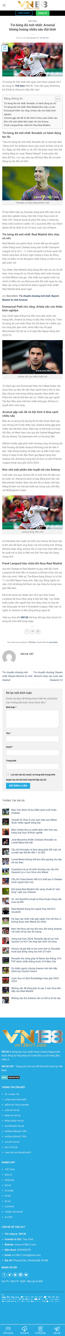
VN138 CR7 (44, 38)
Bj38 (22, 1281)
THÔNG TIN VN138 (14, 1212)
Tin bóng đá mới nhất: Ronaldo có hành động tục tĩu (30, 103)
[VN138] (32, 5)
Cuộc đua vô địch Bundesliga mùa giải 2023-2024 (35, 980)
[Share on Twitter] (32, 631)
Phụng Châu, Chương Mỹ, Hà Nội (30, 1260)
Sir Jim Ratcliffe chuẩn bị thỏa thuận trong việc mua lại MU (36, 900)
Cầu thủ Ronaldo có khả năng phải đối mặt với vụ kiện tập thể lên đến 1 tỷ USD (36, 851)
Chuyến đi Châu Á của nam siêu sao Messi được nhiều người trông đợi (34, 821)
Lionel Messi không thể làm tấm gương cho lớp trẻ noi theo (36, 861)
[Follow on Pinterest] (15, 1274)
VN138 (22, 1233)
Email (9, 747)
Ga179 (5, 1281)
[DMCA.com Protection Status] (11, 1077)
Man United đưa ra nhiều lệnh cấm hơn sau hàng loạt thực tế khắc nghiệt (34, 831)
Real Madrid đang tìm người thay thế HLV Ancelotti (33, 910)
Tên (8, 733)
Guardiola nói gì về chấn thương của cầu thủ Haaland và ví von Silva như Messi (35, 871)
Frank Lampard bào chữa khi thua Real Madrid (27, 125)
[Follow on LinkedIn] (20, 1274)
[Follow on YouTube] (26, 1274)
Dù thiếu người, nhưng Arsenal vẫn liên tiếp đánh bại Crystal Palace (34, 970)
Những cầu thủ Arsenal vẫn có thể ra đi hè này (36, 998)
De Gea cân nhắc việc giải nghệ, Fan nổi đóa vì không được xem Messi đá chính (36, 920)
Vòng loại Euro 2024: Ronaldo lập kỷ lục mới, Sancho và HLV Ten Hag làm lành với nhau (35, 940)
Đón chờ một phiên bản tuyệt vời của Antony (26, 121)
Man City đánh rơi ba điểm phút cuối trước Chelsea (34, 811)
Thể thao (32, 21)
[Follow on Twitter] (9, 1274)
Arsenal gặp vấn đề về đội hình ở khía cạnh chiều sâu (30, 118)
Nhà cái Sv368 (35, 1281)
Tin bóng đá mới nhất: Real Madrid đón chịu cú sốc (29, 107)
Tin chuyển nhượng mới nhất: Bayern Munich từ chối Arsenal (17, 676)
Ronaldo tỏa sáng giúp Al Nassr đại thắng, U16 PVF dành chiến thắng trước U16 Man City (36, 960)
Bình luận (11, 707)
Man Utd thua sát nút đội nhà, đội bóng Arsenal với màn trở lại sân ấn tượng (36, 930)
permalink (53, 642)
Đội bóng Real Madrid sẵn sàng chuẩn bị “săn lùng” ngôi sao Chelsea (35, 891)
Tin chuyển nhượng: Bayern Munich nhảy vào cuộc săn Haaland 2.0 (48, 676)
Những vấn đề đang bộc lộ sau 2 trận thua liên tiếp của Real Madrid (36, 990)
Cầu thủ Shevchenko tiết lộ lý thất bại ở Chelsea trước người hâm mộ (36, 881)
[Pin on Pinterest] (38, 631)
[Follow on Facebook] (4, 1274)
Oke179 (14, 1281)
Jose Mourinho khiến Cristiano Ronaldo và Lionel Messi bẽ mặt (34, 841)
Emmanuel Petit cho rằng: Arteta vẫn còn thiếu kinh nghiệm (30, 112)
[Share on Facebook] (26, 631)
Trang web (11, 760)
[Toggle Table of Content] (56, 99)
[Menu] (4, 5)
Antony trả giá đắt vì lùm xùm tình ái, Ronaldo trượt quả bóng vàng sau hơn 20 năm (35, 950)
